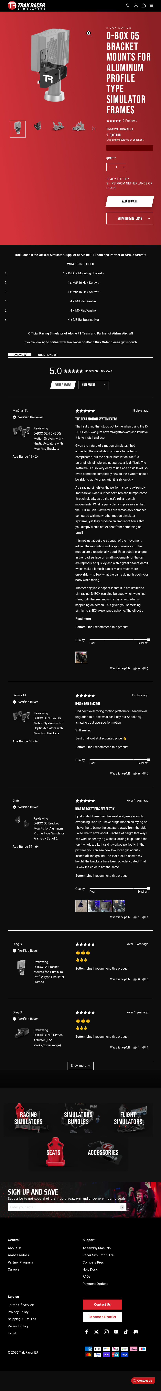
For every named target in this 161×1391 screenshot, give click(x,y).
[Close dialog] (153, 656)
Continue (119, 715)
